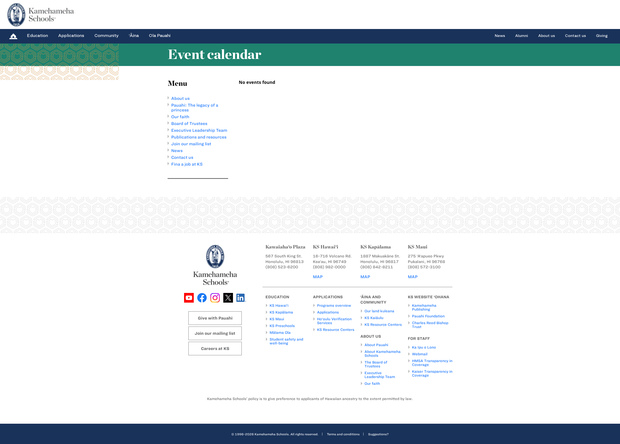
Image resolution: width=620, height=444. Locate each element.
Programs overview (334, 305)
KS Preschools (282, 326)
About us (546, 36)
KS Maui (277, 319)
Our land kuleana (379, 311)
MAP (318, 277)
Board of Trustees (189, 123)
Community (106, 35)
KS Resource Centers (335, 330)
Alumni (521, 36)
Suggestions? (378, 434)
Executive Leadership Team (199, 130)
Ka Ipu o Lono (424, 347)
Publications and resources (198, 137)
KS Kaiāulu (373, 318)
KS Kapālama (281, 312)
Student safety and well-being (286, 341)
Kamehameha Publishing (424, 307)
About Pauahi (376, 345)
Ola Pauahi (159, 35)
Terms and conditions (343, 434)
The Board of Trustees (375, 364)
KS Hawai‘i (279, 305)
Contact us (575, 36)
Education (37, 35)
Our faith (180, 117)
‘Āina (134, 35)
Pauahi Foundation (428, 316)
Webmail (419, 354)
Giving (602, 36)
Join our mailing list (191, 144)
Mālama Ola (280, 333)
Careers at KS (215, 348)
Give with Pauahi (215, 318)
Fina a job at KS (187, 164)
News (500, 36)
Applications (71, 35)
